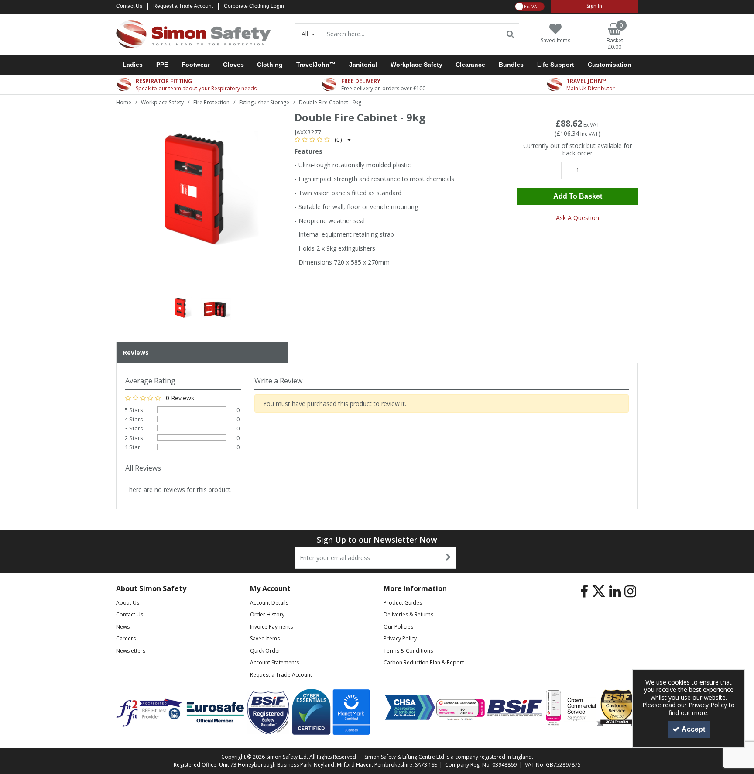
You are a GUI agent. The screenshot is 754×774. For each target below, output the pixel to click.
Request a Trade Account (183, 6)
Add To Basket (577, 196)
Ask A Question (577, 217)
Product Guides (403, 602)
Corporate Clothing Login (254, 6)
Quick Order (265, 650)
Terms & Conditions (408, 650)
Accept (693, 729)
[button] (323, 139)
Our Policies (398, 626)
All (306, 34)
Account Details (269, 602)
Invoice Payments (271, 626)
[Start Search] (510, 34)
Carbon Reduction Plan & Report (424, 662)
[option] (198, 196)
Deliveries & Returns (408, 614)
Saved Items (265, 638)
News (123, 626)
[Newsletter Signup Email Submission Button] (448, 558)
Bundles (511, 64)
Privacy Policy (400, 638)
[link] (584, 591)
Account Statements (274, 662)
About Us (127, 602)
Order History (267, 614)
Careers (126, 638)
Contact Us (129, 6)
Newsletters (130, 650)
